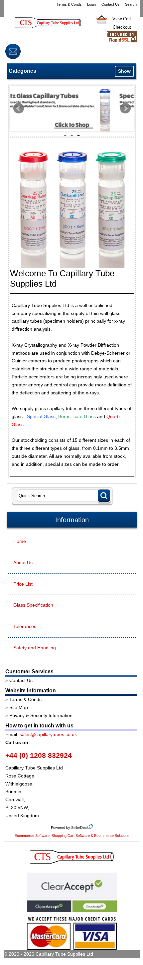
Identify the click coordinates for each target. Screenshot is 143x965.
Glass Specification (33, 605)
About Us (23, 562)
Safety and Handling (34, 647)
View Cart (121, 18)
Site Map (18, 707)
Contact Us (110, 4)
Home (19, 541)
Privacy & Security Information (40, 715)
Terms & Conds (69, 4)
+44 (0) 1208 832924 (38, 755)
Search (131, 4)
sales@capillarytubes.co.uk (48, 734)
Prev (18, 108)
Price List (23, 584)
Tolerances (24, 626)
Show (124, 71)
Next (125, 108)
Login (91, 4)
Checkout (122, 27)
